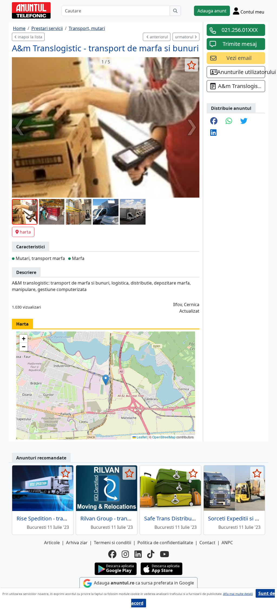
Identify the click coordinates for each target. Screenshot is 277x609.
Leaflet (141, 437)
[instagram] (125, 554)
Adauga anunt (211, 11)
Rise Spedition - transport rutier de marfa (68, 518)
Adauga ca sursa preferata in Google (143, 583)
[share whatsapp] (229, 121)
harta (25, 232)
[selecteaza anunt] (191, 65)
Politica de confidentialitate (165, 543)
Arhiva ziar (77, 543)
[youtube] (164, 554)
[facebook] (112, 554)
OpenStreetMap (164, 437)
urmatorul (184, 36)
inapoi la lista (29, 36)
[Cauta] (175, 11)
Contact (207, 543)
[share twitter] (244, 121)
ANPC (227, 543)
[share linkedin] (213, 133)
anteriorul (158, 36)
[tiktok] (150, 554)
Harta (22, 324)
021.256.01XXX (240, 29)
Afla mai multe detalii (238, 594)
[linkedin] (138, 554)
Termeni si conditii (112, 543)
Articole (52, 543)
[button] (105, 379)
